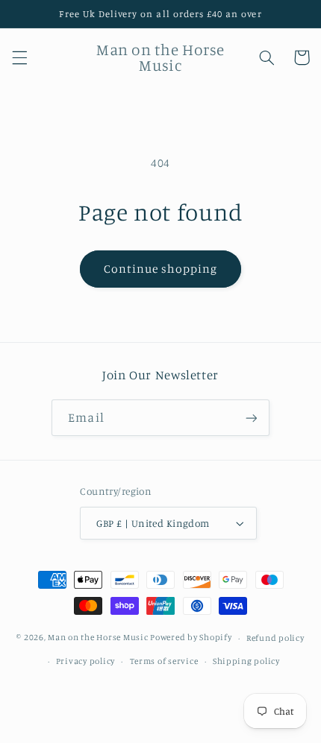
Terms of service (164, 661)
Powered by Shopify (190, 638)
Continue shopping (161, 269)
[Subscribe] (251, 417)
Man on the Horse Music (99, 638)
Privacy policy (85, 661)
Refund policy (275, 638)
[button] (19, 57)
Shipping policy (246, 661)
